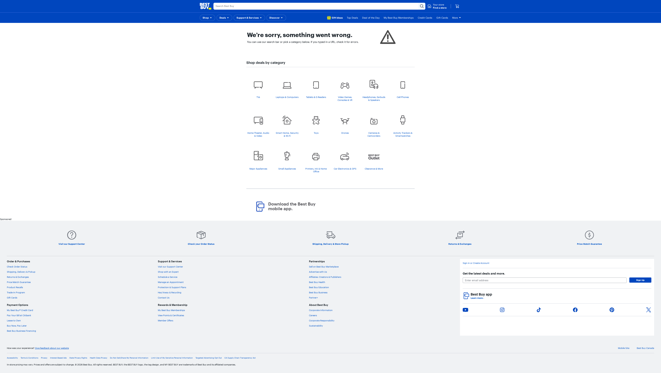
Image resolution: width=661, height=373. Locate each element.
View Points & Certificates (171, 315)
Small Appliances (287, 168)
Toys (316, 133)
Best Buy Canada (645, 348)
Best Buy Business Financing (21, 330)
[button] (437, 6)
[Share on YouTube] (465, 310)
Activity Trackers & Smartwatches (402, 134)
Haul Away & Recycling (169, 292)
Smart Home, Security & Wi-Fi (287, 134)
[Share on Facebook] (575, 310)
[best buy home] (205, 6)
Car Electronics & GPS (345, 168)
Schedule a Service (167, 277)
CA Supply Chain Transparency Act (240, 358)
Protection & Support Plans (172, 287)
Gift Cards (12, 297)
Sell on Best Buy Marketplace (324, 266)
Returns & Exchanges (18, 277)
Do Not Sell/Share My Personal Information (129, 358)
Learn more (477, 298)
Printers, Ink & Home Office (316, 170)
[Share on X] (648, 310)
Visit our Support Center (170, 266)
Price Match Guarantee (19, 282)
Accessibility (12, 358)
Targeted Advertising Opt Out (209, 358)
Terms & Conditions (29, 358)
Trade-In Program (16, 292)
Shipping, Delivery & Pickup (21, 271)
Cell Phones (403, 97)
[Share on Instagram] (502, 310)
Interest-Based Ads (58, 358)
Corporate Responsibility (321, 320)
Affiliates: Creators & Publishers (325, 277)
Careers (313, 315)
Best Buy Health (317, 282)
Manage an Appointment (171, 282)
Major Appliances (258, 168)
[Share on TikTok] (539, 310)
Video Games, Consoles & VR (345, 98)
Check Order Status (17, 266)
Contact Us (163, 297)
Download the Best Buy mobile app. (292, 206)
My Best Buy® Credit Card (20, 310)
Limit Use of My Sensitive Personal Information (172, 358)
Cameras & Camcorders (374, 134)
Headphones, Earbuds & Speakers (374, 98)
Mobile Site (623, 348)
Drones (345, 133)
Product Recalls (15, 287)
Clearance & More (374, 168)
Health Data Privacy (98, 358)
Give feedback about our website (52, 348)
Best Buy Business (318, 292)
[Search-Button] (421, 6)
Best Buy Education (319, 287)
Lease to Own (14, 320)
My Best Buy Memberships (171, 310)
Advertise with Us (318, 271)
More (455, 17)
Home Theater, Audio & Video (258, 134)
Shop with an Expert (168, 271)
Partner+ (313, 297)
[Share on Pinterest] (612, 310)
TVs (258, 97)
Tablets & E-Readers (316, 97)
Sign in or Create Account (476, 263)
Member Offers (165, 320)
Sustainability (316, 325)
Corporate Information (321, 310)
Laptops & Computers (287, 97)
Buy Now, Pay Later (17, 325)
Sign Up (640, 280)
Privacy (44, 358)
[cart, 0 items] (457, 6)
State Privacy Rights (78, 358)
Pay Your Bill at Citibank (19, 315)
